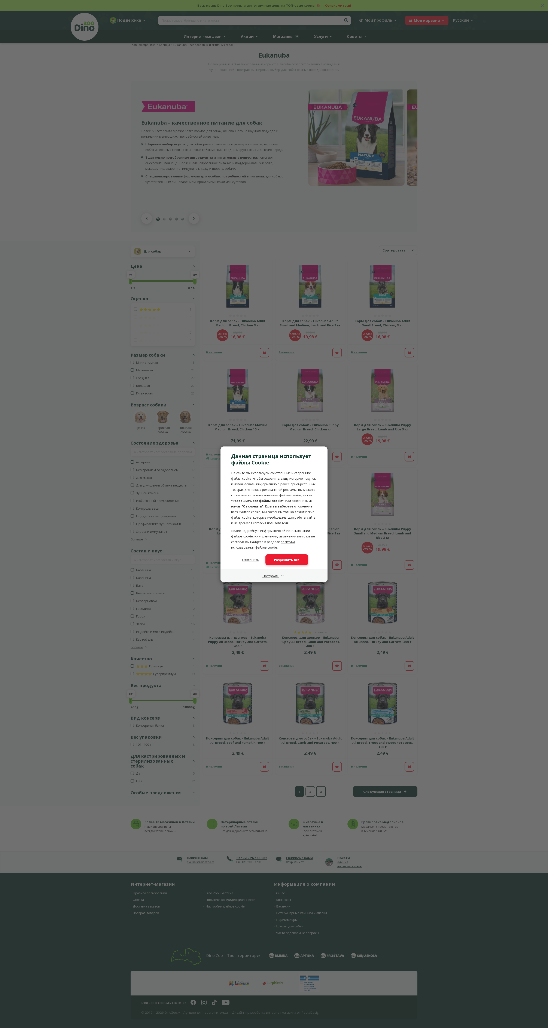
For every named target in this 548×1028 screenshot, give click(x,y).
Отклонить (250, 560)
